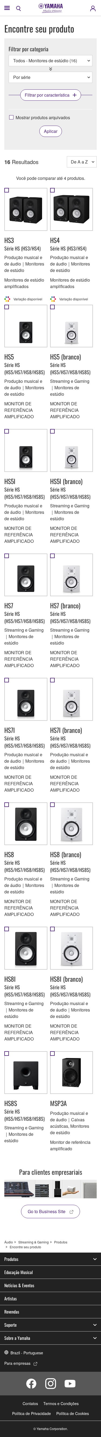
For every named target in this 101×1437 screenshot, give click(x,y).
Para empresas (17, 1363)
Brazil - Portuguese (27, 1352)
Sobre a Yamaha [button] (17, 1338)
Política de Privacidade (31, 1413)
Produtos (60, 1242)
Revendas (11, 1311)
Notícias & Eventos (19, 1285)
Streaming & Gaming (33, 1242)
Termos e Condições (61, 1403)
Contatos (30, 1403)
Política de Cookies (72, 1413)
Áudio (8, 1242)
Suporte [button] (10, 1325)
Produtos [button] (11, 1259)
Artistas (10, 1298)
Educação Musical (18, 1272)
